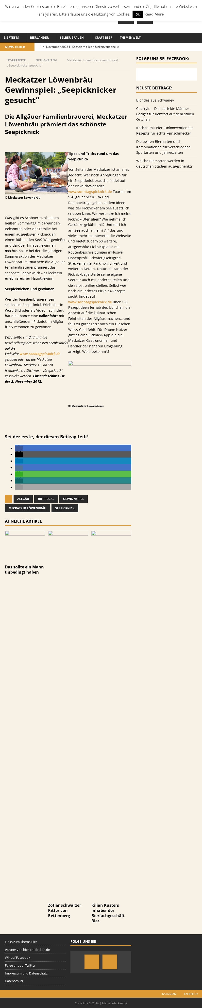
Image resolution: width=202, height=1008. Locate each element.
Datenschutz (14, 981)
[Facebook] (109, 962)
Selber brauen (72, 37)
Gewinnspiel (73, 499)
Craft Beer (103, 37)
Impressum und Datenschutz (26, 973)
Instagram (169, 994)
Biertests (11, 37)
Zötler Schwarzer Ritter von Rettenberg (64, 910)
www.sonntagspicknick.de (40, 353)
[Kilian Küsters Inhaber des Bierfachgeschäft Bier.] (111, 897)
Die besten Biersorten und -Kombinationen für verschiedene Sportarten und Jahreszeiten (163, 147)
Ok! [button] (137, 14)
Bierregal (46, 499)
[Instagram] (91, 962)
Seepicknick (65, 508)
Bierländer (39, 37)
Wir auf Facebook (17, 957)
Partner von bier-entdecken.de (27, 949)
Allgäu (23, 499)
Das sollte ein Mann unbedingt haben (24, 569)
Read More (154, 14)
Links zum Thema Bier (21, 942)
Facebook (191, 994)
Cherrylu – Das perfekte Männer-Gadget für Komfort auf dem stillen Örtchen (165, 114)
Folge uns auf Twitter (20, 965)
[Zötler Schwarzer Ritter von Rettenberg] (68, 897)
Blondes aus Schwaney (155, 100)
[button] (19, 448)
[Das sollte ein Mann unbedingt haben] (25, 559)
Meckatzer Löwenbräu (27, 508)
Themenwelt (130, 37)
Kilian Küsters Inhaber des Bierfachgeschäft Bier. (108, 913)
